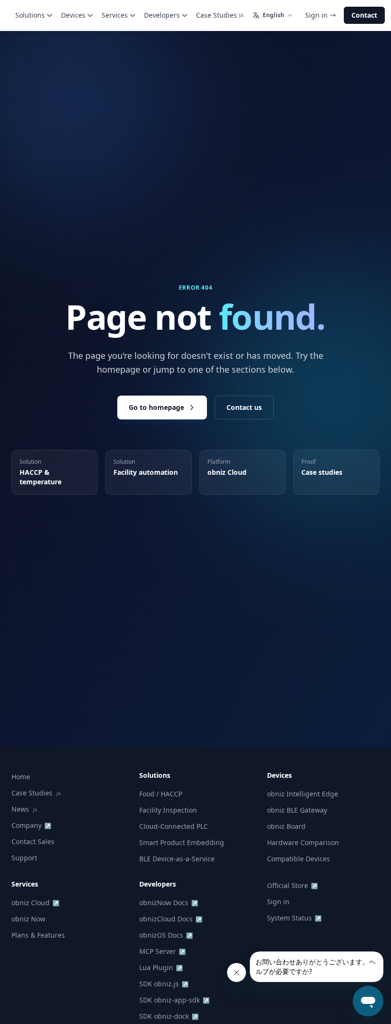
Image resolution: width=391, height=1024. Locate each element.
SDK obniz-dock (169, 1016)
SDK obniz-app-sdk (174, 999)
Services (115, 15)
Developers (162, 15)
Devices (73, 15)
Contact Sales (32, 841)
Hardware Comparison (303, 842)
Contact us (244, 407)
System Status (294, 917)
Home (20, 776)
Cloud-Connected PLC (173, 826)
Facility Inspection (168, 810)
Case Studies (220, 15)
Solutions (30, 15)
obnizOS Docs (166, 935)
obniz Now (28, 918)
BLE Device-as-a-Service (177, 858)
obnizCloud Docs (171, 918)
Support (24, 857)
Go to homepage (156, 407)
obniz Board (286, 826)
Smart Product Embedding (181, 842)
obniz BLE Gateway (297, 810)
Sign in (316, 15)
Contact (364, 15)
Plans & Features (38, 935)
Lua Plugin (161, 967)
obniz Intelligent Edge (302, 793)
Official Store (292, 885)
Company (31, 825)
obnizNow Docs (168, 902)
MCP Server (162, 951)
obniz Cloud (35, 902)
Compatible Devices (298, 858)
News (24, 809)
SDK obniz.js (164, 983)
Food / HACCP (160, 793)
